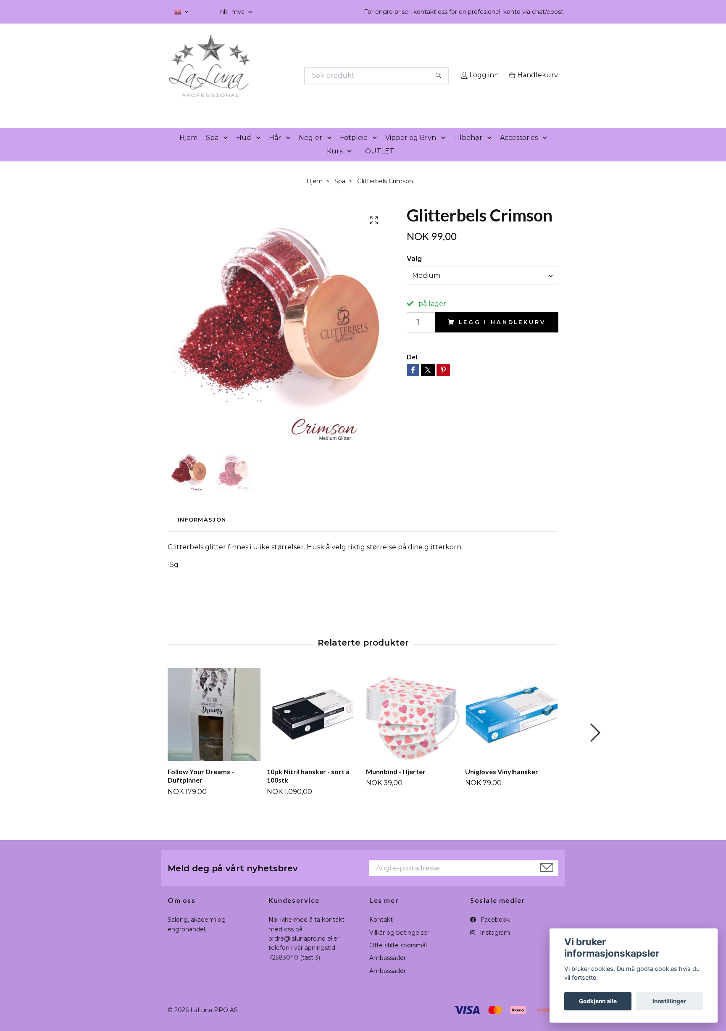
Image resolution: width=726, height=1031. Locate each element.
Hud (243, 149)
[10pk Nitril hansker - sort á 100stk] (313, 726)
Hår (275, 149)
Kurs (334, 163)
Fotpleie (354, 149)
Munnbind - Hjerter (396, 783)
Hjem (188, 149)
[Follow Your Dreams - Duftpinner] (214, 726)
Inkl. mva (232, 12)
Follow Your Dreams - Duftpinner (201, 787)
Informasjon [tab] (202, 531)
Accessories (519, 149)
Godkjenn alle (598, 1001)
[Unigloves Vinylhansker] (511, 726)
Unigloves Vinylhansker (501, 783)
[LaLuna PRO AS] (265, 75)
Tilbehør (468, 149)
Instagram (494, 944)
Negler (310, 149)
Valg (414, 270)
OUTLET (379, 163)
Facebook (494, 932)
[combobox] (482, 287)
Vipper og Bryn (410, 149)
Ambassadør (387, 970)
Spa (212, 149)
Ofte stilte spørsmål (398, 957)
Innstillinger (669, 1001)
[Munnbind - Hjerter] (412, 726)
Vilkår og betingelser (399, 944)
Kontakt (381, 932)
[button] (227, 149)
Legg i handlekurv (502, 334)
